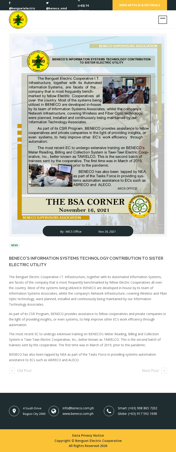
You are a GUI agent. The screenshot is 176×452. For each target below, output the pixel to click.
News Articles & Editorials (139, 5)
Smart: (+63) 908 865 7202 (137, 408)
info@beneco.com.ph (78, 408)
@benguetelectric (22, 8)
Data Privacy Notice (88, 435)
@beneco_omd (56, 8)
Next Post (150, 370)
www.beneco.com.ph (78, 413)
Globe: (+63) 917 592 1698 (137, 413)
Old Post (24, 370)
